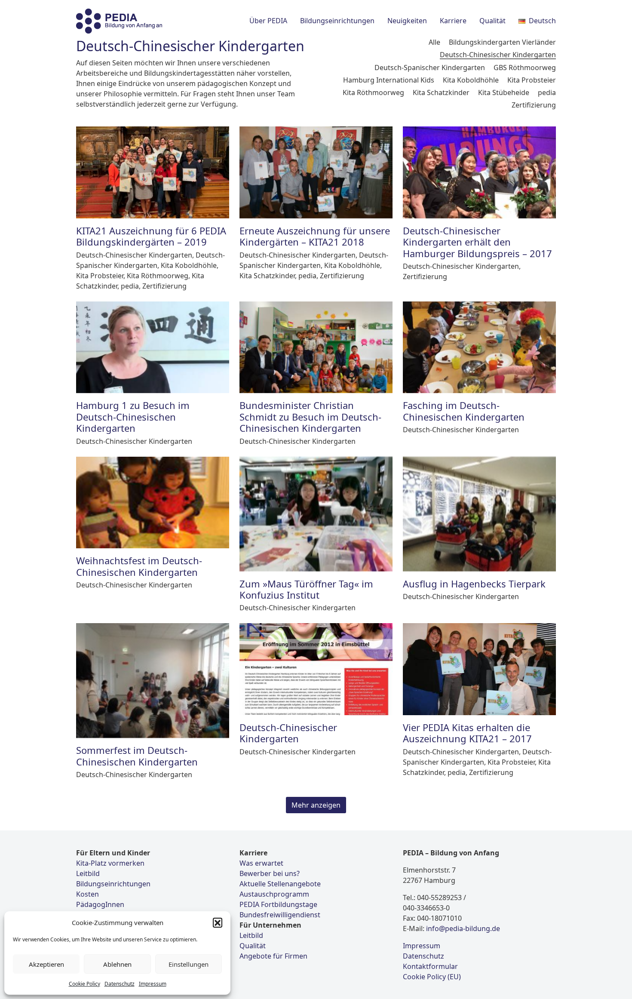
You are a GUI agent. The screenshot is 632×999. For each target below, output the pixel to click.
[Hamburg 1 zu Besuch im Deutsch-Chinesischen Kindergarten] (152, 347)
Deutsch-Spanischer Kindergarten (429, 68)
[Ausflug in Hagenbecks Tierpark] (479, 514)
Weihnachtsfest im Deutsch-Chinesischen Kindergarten (139, 566)
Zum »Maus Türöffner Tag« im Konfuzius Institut (306, 589)
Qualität (252, 945)
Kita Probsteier (531, 80)
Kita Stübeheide (503, 93)
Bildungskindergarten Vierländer (502, 42)
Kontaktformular (430, 966)
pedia (547, 93)
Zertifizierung (534, 105)
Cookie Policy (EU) (432, 976)
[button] (217, 922)
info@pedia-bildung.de (463, 928)
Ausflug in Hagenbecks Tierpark (474, 583)
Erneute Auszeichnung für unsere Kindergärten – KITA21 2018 (314, 236)
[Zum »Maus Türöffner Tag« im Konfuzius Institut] (316, 514)
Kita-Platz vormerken (110, 863)
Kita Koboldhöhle (471, 80)
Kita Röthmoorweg (373, 93)
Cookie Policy (84, 983)
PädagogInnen (100, 904)
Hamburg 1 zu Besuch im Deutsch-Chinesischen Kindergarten (133, 416)
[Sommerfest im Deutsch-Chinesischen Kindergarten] (152, 680)
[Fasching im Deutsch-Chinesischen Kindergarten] (479, 347)
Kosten (87, 894)
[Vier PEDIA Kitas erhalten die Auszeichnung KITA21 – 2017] (479, 669)
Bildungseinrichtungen (113, 883)
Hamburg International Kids (388, 80)
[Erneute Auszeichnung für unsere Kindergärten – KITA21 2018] (316, 172)
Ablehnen (117, 964)
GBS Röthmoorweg (525, 68)
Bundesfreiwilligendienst (279, 914)
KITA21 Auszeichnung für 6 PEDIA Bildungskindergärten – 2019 (151, 236)
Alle (434, 42)
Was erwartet (261, 863)
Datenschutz (119, 983)
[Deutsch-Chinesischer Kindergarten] (316, 669)
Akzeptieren (46, 964)
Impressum (152, 983)
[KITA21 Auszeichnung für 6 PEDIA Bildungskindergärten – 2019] (152, 172)
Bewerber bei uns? (269, 873)
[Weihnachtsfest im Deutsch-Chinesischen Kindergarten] (152, 503)
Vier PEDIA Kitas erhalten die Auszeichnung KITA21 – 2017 (467, 733)
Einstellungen (189, 964)
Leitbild (88, 873)
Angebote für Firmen (273, 956)
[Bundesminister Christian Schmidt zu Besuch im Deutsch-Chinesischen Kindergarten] (316, 347)
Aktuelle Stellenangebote (280, 883)
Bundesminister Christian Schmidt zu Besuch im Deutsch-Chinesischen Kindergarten (310, 416)
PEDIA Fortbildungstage (278, 904)
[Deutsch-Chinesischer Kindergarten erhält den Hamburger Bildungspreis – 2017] (479, 172)
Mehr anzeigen (316, 805)
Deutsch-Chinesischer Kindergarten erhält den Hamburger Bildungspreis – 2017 (477, 242)
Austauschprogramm (274, 894)
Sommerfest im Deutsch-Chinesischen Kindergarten (137, 756)
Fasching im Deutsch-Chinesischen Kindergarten (464, 411)
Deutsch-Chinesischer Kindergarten (498, 55)
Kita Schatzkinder (441, 93)
